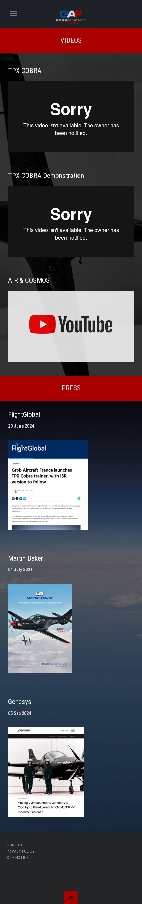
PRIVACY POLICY (21, 851)
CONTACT (16, 845)
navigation (13, 13)
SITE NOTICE (18, 857)
